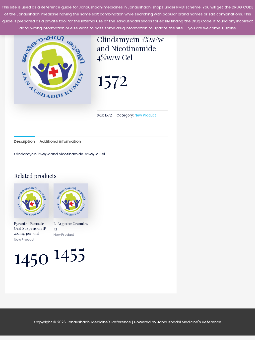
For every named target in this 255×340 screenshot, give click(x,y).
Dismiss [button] (229, 28)
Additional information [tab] (60, 141)
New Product (145, 115)
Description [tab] (24, 141)
